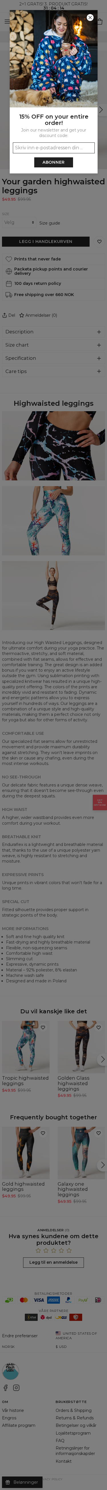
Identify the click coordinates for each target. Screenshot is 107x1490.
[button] (53, 745)
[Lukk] (90, 17)
